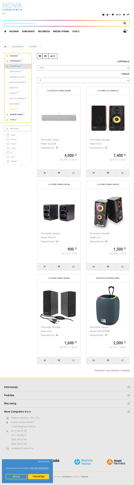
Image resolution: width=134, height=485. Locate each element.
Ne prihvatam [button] (43, 462)
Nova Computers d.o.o (17, 411)
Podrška (9, 395)
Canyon (13, 134)
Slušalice (13, 92)
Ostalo (75, 31)
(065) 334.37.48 (18, 439)
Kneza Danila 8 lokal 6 (22, 422)
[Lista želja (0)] (113, 15)
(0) (119, 15)
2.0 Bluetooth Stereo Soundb (59, 91)
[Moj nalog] (108, 15)
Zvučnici (33, 47)
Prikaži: (126, 74)
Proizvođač (14, 129)
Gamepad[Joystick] (16, 76)
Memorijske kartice (17, 81)
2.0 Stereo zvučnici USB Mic (108, 184)
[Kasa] (128, 15)
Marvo (13, 156)
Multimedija (44, 31)
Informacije (11, 387)
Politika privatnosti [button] (40, 468)
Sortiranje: (123, 61)
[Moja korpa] (124, 15)
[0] (54, 56)
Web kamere (13, 103)
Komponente (28, 31)
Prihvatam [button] (38, 476)
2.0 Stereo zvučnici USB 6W (58, 184)
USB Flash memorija (17, 98)
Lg (12, 152)
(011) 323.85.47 (18, 435)
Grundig (14, 147)
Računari (14, 31)
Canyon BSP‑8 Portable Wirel (108, 278)
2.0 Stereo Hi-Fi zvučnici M (107, 91)
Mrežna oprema (61, 31)
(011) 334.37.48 (18, 431)
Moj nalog (10, 403)
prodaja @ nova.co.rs (22, 448)
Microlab (14, 160)
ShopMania (67, 477)
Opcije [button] (16, 476)
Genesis (14, 143)
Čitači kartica (14, 71)
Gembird (14, 139)
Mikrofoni (13, 87)
